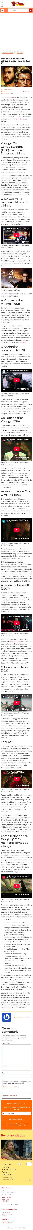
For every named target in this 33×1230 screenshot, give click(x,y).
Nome (4, 1066)
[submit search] (30, 10)
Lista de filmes (8, 52)
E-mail (4, 1073)
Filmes (19, 52)
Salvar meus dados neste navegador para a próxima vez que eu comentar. (16, 1082)
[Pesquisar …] (18, 10)
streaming (22, 342)
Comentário (6, 1043)
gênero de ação (16, 642)
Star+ (6, 294)
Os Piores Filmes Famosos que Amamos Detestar (9, 1169)
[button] (2, 10)
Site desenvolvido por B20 (10, 1205)
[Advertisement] (16, 30)
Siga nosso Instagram (9, 1096)
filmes (13, 98)
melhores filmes (18, 119)
